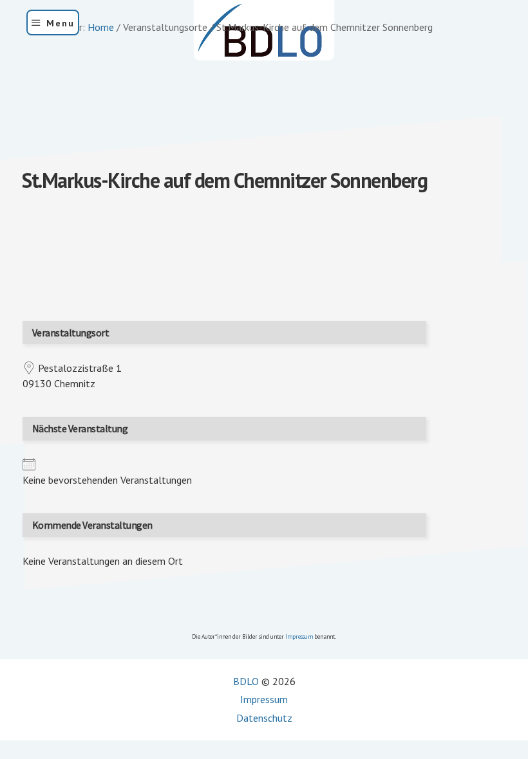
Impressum (299, 636)
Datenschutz (264, 717)
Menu (60, 23)
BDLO (246, 681)
